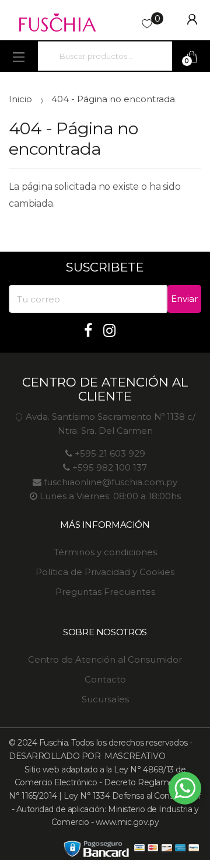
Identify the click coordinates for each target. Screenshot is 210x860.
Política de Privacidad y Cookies (105, 571)
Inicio (20, 99)
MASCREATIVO (134, 756)
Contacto (105, 679)
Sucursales (105, 699)
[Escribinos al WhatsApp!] (185, 790)
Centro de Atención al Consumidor (105, 659)
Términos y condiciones (105, 552)
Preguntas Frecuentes (105, 591)
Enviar (184, 298)
